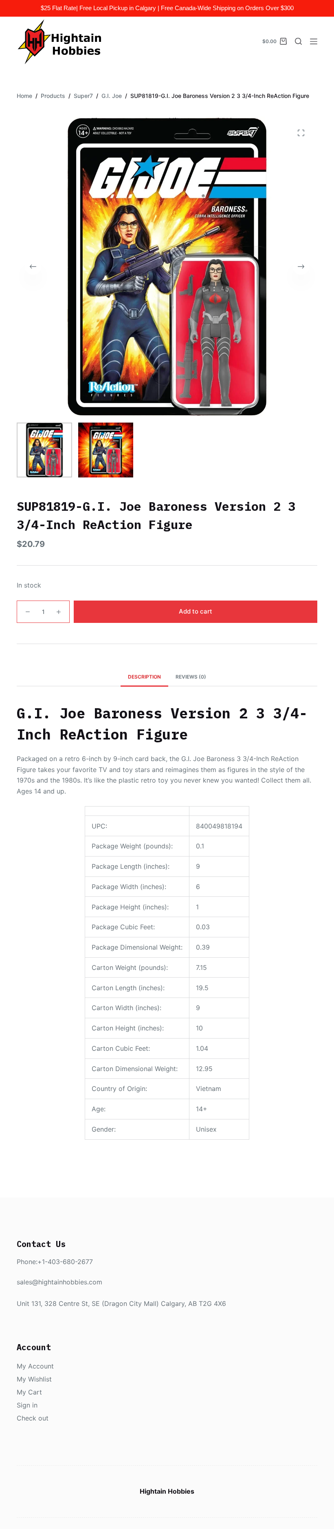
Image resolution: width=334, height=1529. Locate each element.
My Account (35, 1366)
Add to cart (195, 611)
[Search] (298, 41)
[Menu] (313, 41)
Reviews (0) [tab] (191, 677)
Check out (32, 1418)
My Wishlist (34, 1379)
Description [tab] (144, 677)
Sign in (27, 1405)
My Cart (29, 1392)
